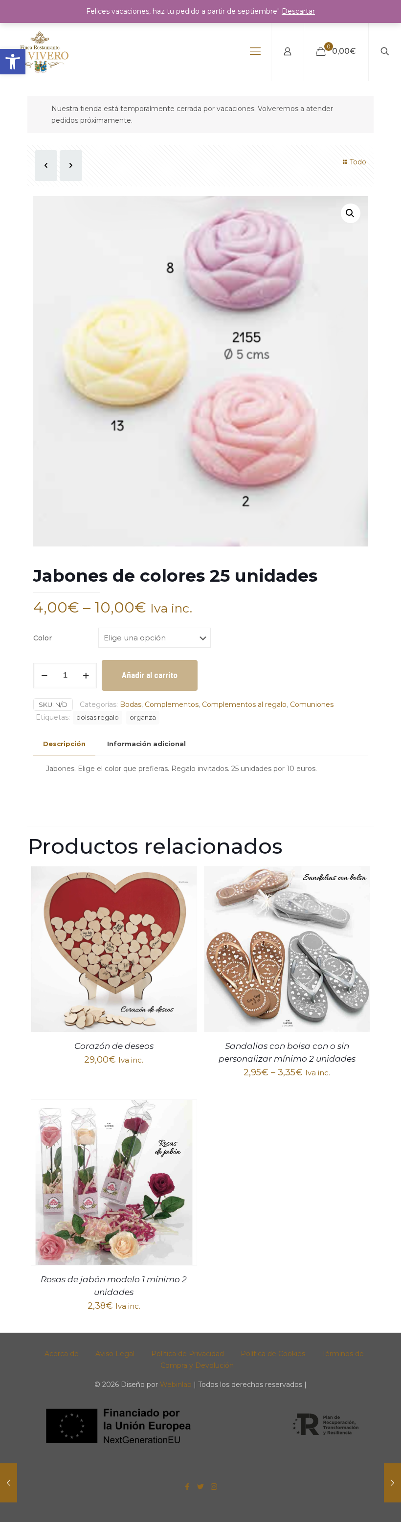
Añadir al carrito (150, 675)
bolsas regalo (97, 717)
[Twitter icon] (201, 1486)
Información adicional (146, 744)
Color (42, 638)
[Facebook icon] (187, 1486)
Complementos (172, 704)
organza (143, 717)
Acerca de (62, 1353)
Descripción (64, 744)
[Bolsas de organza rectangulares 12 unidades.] (8, 1482)
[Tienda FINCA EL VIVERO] (40, 51)
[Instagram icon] (214, 1486)
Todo (358, 162)
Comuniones (312, 704)
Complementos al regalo (244, 704)
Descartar (298, 11)
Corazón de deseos (114, 1046)
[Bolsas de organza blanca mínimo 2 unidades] (392, 1482)
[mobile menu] (255, 51)
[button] (12, 61)
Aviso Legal (114, 1353)
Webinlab (177, 1384)
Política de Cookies (273, 1353)
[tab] (64, 744)
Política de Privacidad (187, 1353)
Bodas (130, 704)
